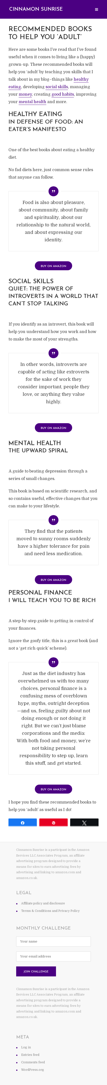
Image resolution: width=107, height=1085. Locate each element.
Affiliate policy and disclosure (43, 903)
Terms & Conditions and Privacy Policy (50, 911)
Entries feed (30, 1055)
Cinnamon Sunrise (36, 9)
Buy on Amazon (53, 266)
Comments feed (33, 1062)
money (25, 94)
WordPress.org (32, 1070)
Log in (26, 1047)
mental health (32, 102)
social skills (57, 87)
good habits (63, 94)
